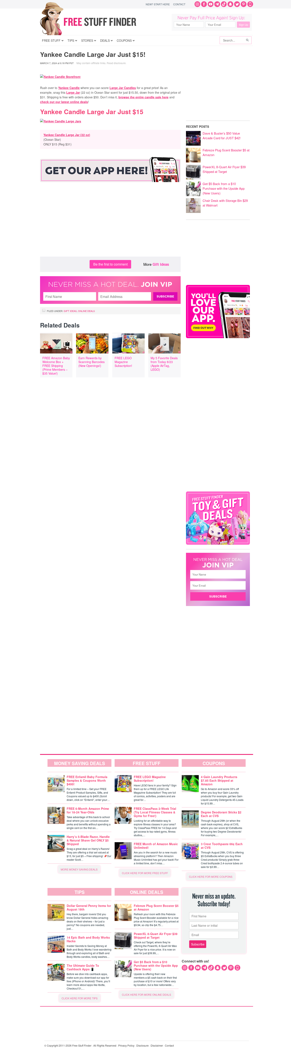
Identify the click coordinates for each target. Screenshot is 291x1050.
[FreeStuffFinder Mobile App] (250, 4)
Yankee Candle (69, 88)
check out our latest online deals (64, 102)
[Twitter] (237, 4)
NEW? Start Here (158, 4)
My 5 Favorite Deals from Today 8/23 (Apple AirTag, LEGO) (164, 363)
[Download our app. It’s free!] (218, 337)
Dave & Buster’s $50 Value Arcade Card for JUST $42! (222, 135)
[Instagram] (197, 4)
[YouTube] (210, 4)
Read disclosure (116, 63)
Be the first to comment (110, 264)
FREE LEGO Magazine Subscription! (123, 362)
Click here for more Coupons (210, 876)
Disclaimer (157, 1045)
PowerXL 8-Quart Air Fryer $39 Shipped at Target (224, 169)
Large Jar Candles (122, 88)
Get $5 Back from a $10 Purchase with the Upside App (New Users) (224, 188)
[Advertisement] (110, 222)
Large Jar (73, 92)
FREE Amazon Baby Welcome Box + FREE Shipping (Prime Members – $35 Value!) (56, 365)
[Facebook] (204, 4)
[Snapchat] (230, 4)
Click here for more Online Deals (146, 994)
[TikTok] (224, 4)
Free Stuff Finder (97, 22)
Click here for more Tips (80, 998)
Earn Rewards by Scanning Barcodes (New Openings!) (91, 362)
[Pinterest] (243, 4)
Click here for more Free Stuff (145, 873)
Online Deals (86, 311)
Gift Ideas (161, 264)
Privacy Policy (126, 1045)
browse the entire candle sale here (143, 97)
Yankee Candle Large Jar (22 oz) (66, 135)
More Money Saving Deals (79, 869)
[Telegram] (217, 4)
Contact (179, 4)
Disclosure (142, 1045)
